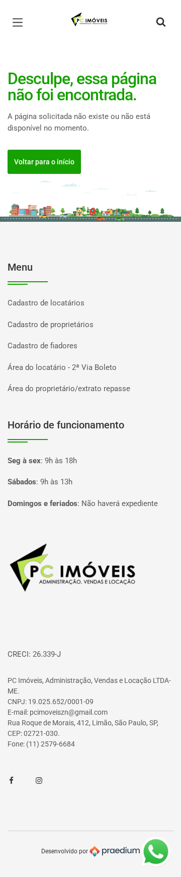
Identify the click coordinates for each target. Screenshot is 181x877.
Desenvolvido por (65, 850)
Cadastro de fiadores (42, 345)
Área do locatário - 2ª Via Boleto (62, 367)
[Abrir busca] (161, 23)
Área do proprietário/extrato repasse (69, 388)
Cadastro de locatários (46, 302)
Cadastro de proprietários (51, 324)
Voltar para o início (44, 162)
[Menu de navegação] (20, 22)
